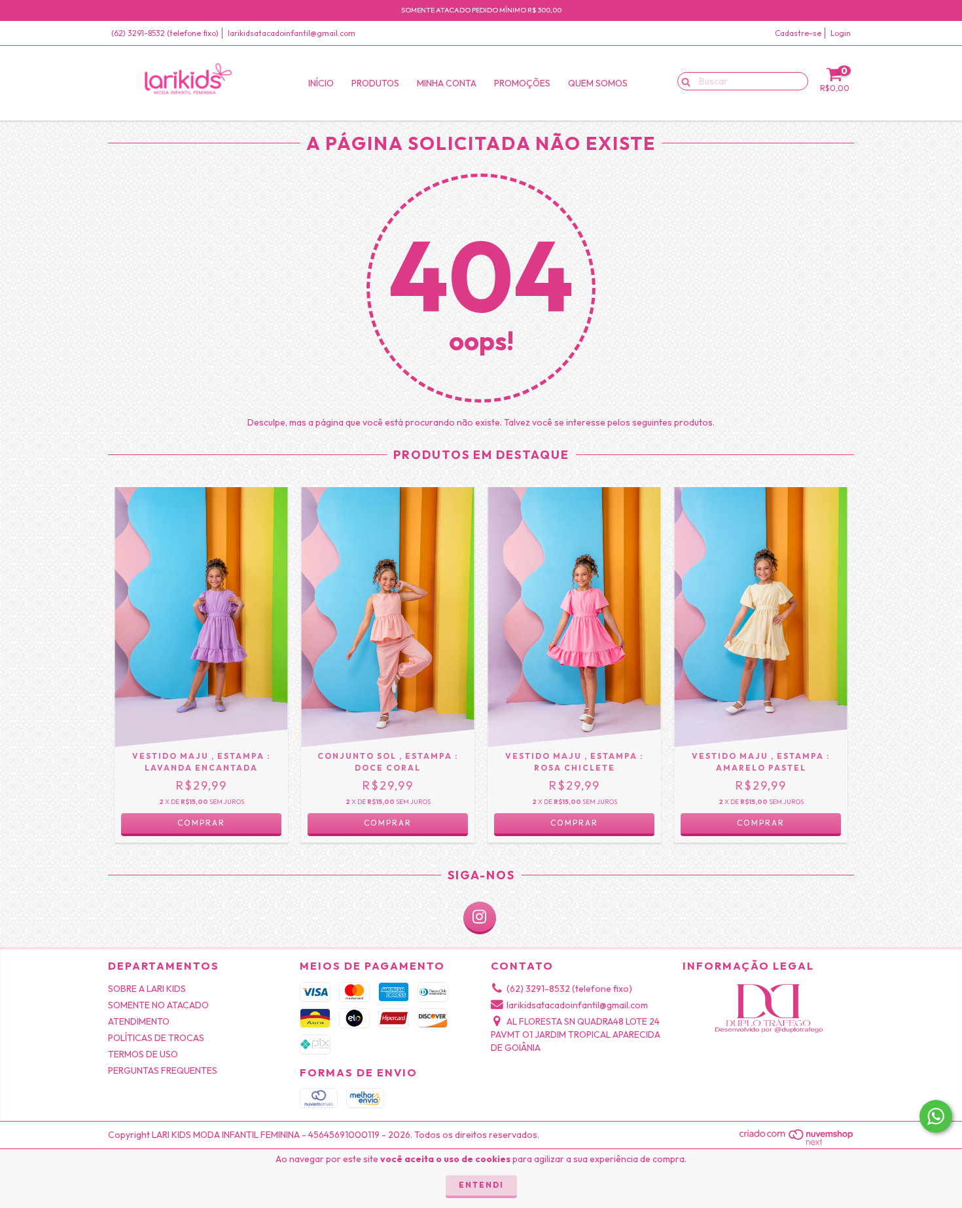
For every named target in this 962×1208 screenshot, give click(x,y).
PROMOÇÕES (522, 83)
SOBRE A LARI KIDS (147, 989)
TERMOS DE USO (143, 1054)
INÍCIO (321, 83)
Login (840, 33)
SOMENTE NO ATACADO (158, 1005)
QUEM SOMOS (598, 83)
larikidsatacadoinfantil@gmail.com (291, 33)
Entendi (481, 1185)
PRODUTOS (375, 83)
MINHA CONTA (446, 83)
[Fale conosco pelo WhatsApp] (935, 1116)
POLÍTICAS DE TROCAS (156, 1038)
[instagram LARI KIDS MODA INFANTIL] (479, 918)
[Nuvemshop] (796, 1143)
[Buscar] (682, 80)
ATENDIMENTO (138, 1021)
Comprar (201, 823)
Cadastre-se (798, 33)
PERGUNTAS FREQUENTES (162, 1070)
